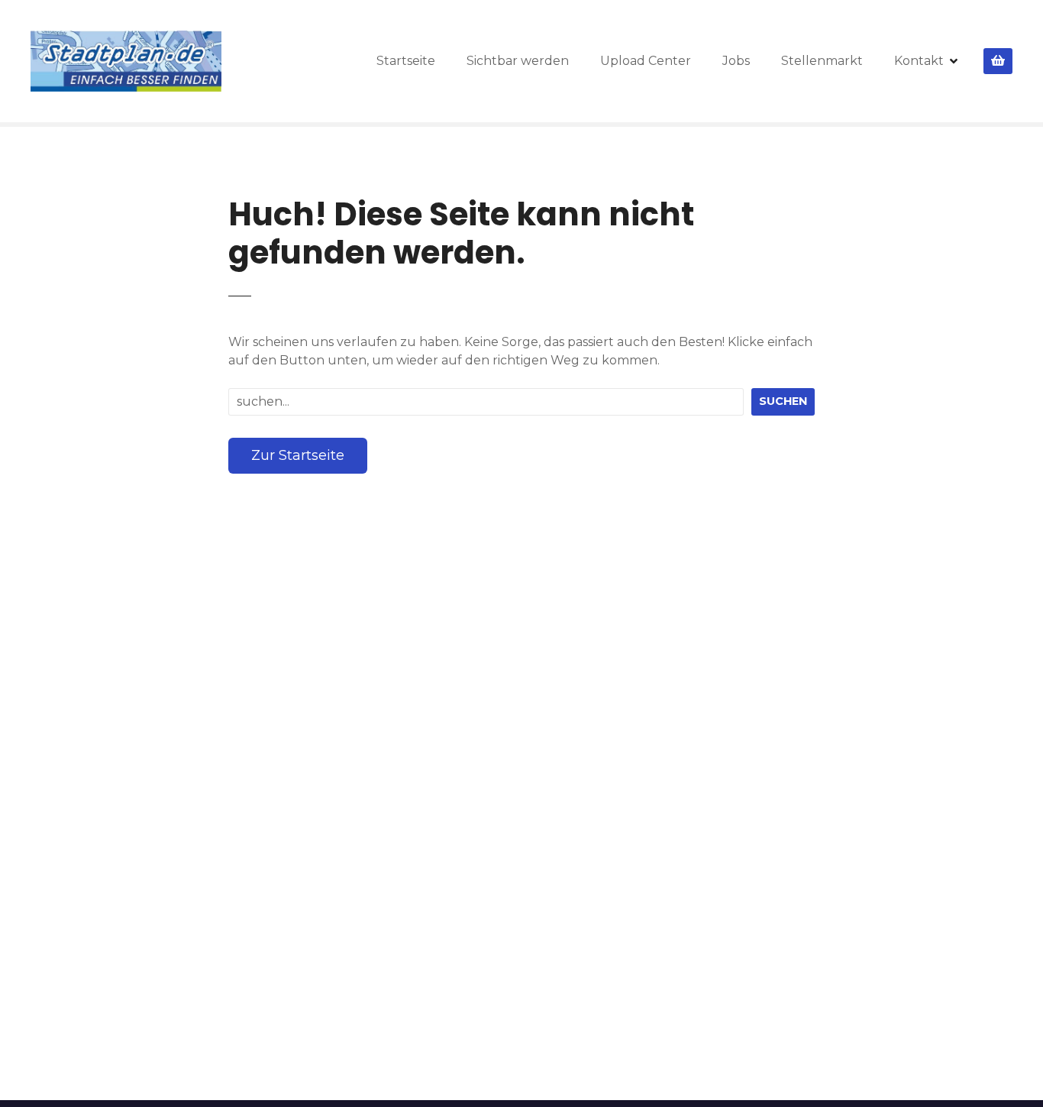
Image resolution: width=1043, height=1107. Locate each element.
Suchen (783, 401)
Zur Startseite (297, 455)
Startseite (405, 60)
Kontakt (919, 60)
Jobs (736, 60)
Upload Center (645, 60)
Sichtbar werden (518, 60)
